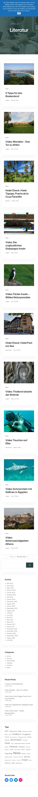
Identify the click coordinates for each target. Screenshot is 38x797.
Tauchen (14, 760)
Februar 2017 (11, 624)
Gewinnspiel (11, 661)
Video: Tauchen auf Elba (16, 442)
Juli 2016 (9, 640)
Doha (10, 734)
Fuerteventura (13, 737)
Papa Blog (8, 753)
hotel (7, 743)
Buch (6, 734)
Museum (7, 749)
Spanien (27, 757)
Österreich (19, 763)
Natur (23, 749)
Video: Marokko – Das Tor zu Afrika (17, 143)
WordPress (33, 794)
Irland (12, 743)
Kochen (28, 743)
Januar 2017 (11, 627)
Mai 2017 (9, 617)
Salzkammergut (8, 757)
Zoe (13, 763)
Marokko (28, 747)
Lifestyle (9, 663)
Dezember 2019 (12, 601)
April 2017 (10, 620)
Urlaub (24, 759)
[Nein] (35, 8)
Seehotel (15, 757)
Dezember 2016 (12, 629)
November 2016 (12, 631)
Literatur (21, 747)
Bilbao (30, 731)
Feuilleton (16, 734)
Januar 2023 (11, 592)
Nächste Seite (22, 557)
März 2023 (10, 588)
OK (19, 13)
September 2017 (12, 608)
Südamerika (8, 760)
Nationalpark (17, 749)
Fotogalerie (26, 734)
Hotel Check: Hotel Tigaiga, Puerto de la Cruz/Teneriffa (16, 193)
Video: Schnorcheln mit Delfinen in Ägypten (18, 490)
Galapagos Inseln (22, 737)
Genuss (9, 658)
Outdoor (9, 665)
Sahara (28, 753)
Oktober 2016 (11, 633)
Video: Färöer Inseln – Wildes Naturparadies (17, 296)
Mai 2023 (10, 583)
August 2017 (11, 611)
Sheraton (21, 757)
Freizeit (7, 737)
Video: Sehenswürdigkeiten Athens (17, 541)
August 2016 (11, 638)
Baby (19, 731)
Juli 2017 (9, 613)
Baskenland (25, 731)
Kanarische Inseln (19, 743)
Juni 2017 (10, 615)
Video (30, 760)
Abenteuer (13, 731)
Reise (7, 89)
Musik (11, 749)
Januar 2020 (11, 599)
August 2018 (11, 604)
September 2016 (12, 636)
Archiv (9, 656)
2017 (7, 731)
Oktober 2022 (11, 595)
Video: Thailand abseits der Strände (18, 393)
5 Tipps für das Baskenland (13, 94)
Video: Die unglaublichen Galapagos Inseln (15, 245)
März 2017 (10, 622)
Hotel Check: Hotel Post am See (18, 344)
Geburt (29, 737)
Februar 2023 (11, 590)
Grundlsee (24, 740)
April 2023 (10, 586)
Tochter (18, 760)
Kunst (6, 747)
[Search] (29, 565)
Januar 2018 (11, 606)
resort (23, 754)
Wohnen (8, 763)
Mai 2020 (10, 597)
